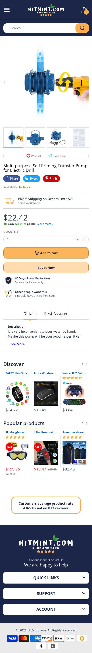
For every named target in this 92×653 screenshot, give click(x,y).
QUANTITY (11, 232)
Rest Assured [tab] (56, 313)
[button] (72, 378)
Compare (59, 156)
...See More (16, 344)
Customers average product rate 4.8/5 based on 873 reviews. (46, 505)
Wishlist (36, 156)
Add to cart (49, 253)
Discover (13, 364)
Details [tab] (30, 313)
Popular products (23, 423)
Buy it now (46, 267)
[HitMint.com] (46, 9)
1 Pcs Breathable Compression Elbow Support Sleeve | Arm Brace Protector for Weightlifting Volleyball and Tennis (46, 432)
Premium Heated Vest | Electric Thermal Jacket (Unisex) (74, 432)
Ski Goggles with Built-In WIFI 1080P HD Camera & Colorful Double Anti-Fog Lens (17, 432)
